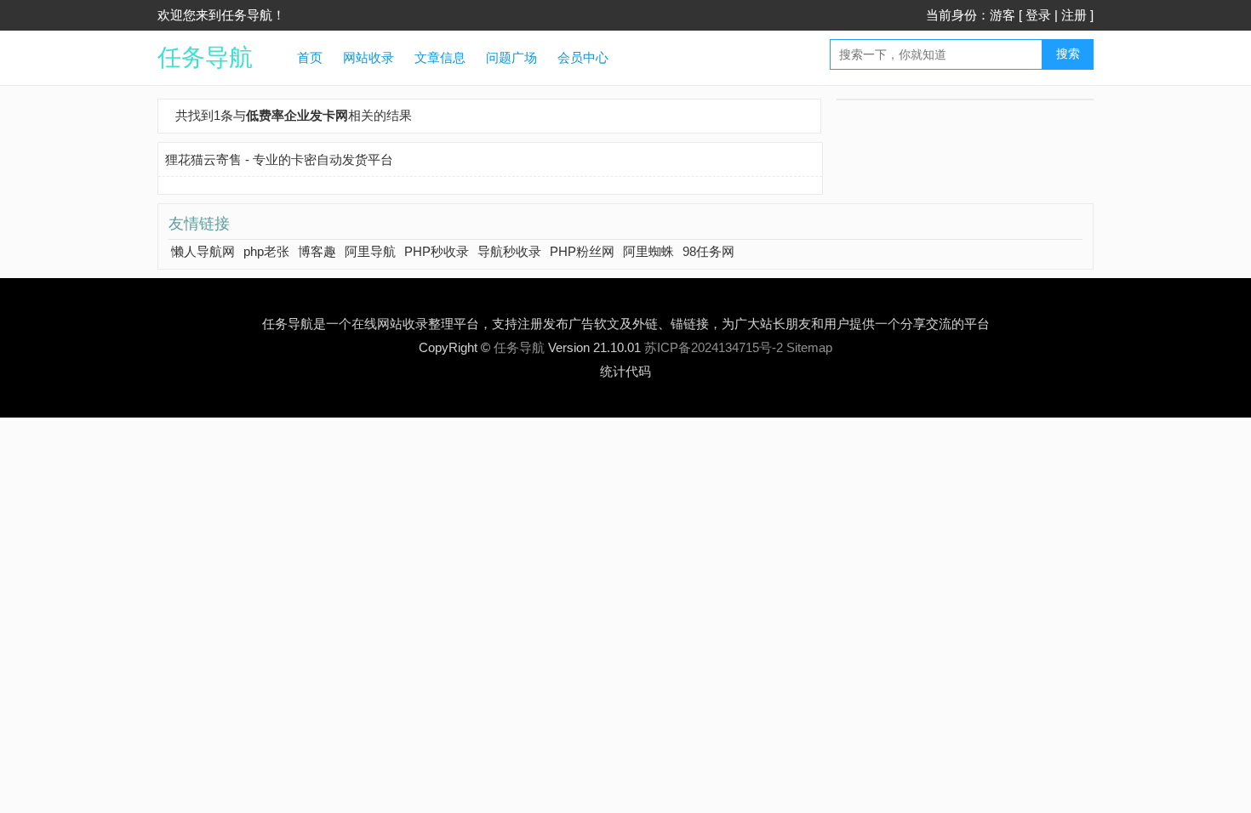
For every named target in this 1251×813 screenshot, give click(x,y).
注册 (1074, 15)
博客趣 (317, 251)
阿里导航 (370, 251)
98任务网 (708, 251)
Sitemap (809, 347)
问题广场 (511, 57)
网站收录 (368, 57)
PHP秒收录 (436, 251)
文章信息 (440, 57)
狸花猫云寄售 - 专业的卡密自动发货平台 (279, 159)
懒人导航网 (203, 251)
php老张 (266, 251)
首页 (310, 57)
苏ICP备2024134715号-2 (713, 347)
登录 (1038, 15)
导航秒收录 (509, 251)
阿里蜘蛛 (648, 251)
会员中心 (582, 57)
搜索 (1068, 53)
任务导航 (205, 57)
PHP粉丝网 (582, 251)
